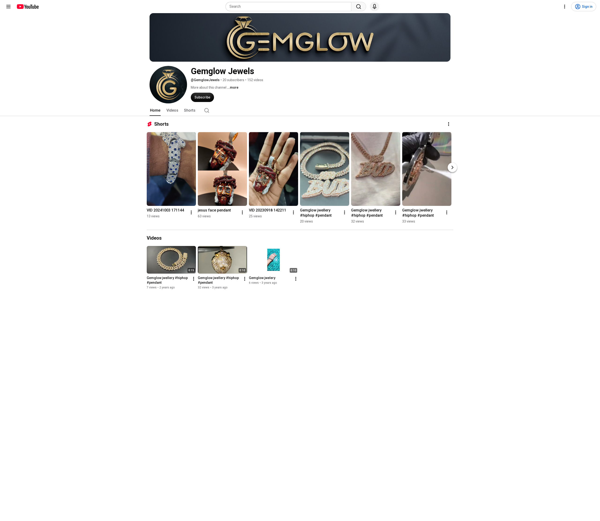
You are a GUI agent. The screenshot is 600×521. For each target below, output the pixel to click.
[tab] (155, 110)
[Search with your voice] (374, 6)
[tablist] (300, 110)
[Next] (452, 167)
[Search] (358, 6)
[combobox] (289, 6)
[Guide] (8, 6)
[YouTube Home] (27, 6)
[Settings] (564, 6)
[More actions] (448, 124)
